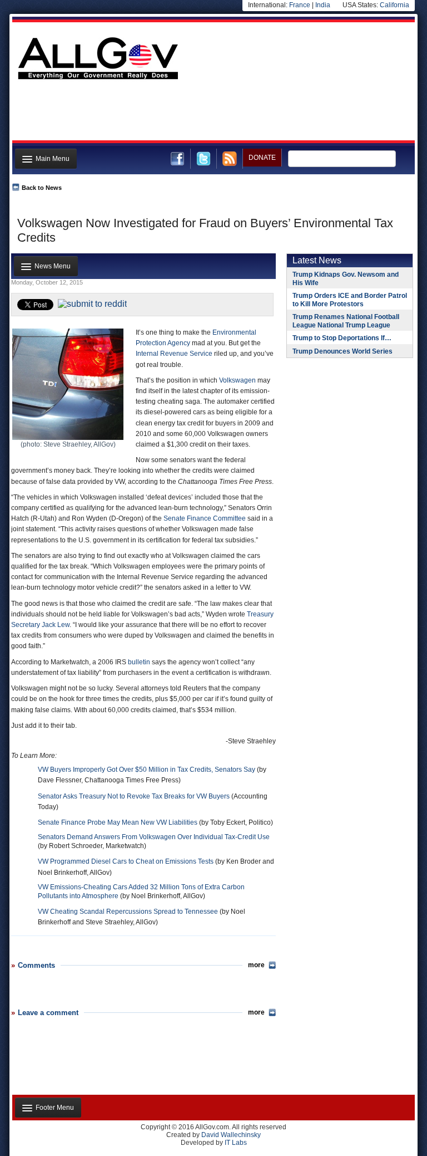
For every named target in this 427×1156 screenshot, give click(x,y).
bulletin (139, 662)
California (394, 5)
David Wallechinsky (231, 1135)
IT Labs (236, 1143)
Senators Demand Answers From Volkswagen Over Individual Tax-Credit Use (154, 837)
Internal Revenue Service (174, 353)
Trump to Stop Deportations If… (341, 338)
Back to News (42, 187)
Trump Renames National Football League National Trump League (345, 321)
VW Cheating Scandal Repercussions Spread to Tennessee (128, 911)
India (322, 5)
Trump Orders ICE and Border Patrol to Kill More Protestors (349, 300)
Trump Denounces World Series (342, 351)
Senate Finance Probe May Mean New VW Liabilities (117, 822)
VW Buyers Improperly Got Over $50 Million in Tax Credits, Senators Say (146, 769)
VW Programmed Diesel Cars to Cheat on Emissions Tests (126, 861)
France (299, 5)
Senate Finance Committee (204, 518)
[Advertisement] (212, 113)
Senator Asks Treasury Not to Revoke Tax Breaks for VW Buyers (134, 796)
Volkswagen (237, 380)
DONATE (262, 157)
